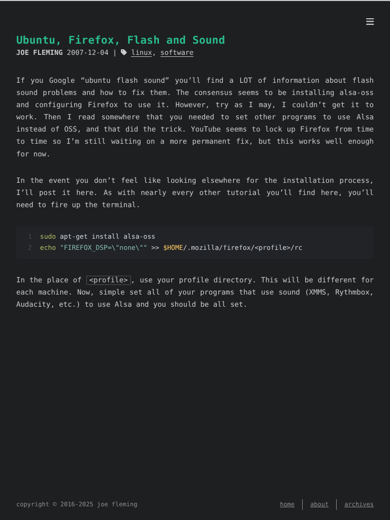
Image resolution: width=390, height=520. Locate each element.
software (176, 53)
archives (359, 504)
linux (141, 53)
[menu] (370, 22)
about (319, 504)
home (287, 504)
